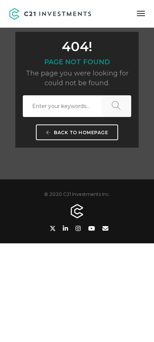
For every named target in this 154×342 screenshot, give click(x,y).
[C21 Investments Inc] (51, 13)
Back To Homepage (80, 132)
